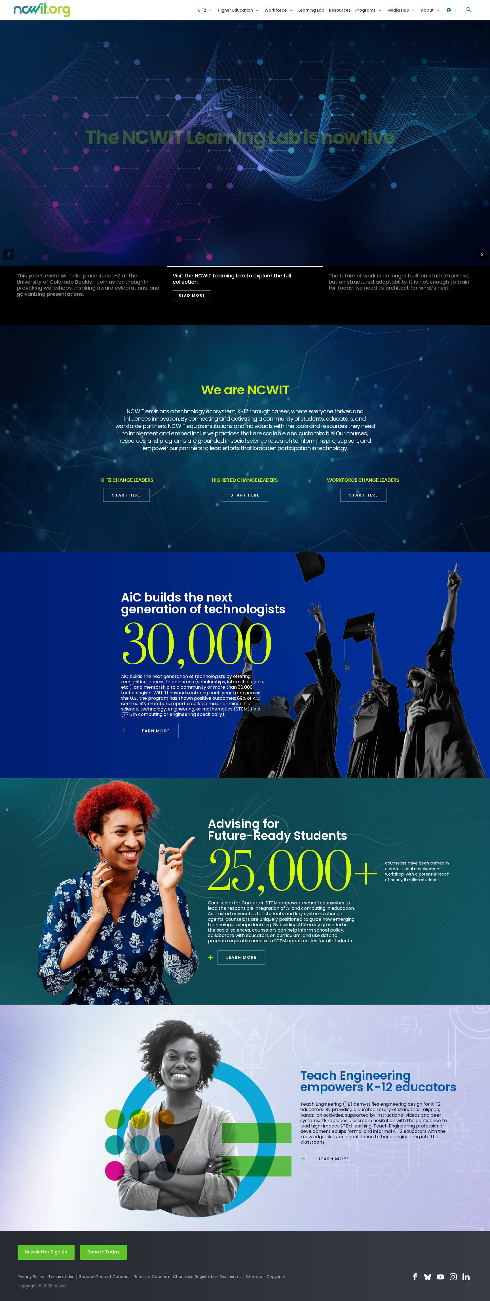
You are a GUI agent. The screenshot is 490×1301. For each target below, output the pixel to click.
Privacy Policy (31, 1276)
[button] (469, 10)
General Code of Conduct (104, 1276)
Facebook (415, 1276)
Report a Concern (151, 1276)
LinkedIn (466, 1276)
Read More (192, 295)
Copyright (276, 1276)
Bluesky (427, 1276)
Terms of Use (61, 1276)
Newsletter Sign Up (46, 1252)
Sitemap (254, 1276)
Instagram (453, 1276)
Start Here (126, 495)
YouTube (440, 1276)
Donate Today (103, 1252)
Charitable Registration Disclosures (207, 1276)
